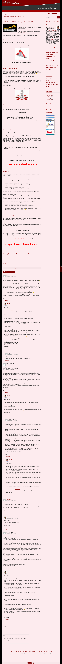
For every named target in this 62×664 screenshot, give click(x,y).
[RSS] (61, 269)
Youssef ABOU (9, 499)
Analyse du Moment (35, 268)
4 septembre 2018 (14, 16)
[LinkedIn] (61, 266)
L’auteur (51, 651)
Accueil (10, 651)
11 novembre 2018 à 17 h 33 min (12, 573)
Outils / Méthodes (49, 99)
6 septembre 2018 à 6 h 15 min (13, 420)
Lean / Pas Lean (49, 95)
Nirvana (31, 659)
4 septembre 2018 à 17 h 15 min (11, 276)
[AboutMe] (61, 271)
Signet (5, 263)
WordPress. (35, 659)
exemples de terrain (52, 30)
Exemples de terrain (17, 651)
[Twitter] (61, 268)
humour (51, 39)
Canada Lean (17, 489)
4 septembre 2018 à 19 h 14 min (13, 354)
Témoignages (45, 651)
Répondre (6, 300)
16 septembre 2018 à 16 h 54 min (12, 518)
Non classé (48, 98)
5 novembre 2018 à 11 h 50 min (11, 533)
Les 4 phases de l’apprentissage (10, 268)
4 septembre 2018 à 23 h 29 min (11, 364)
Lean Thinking (21, 16)
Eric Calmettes (6, 16)
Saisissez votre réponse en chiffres (8, 640)
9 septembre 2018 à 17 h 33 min (11, 500)
